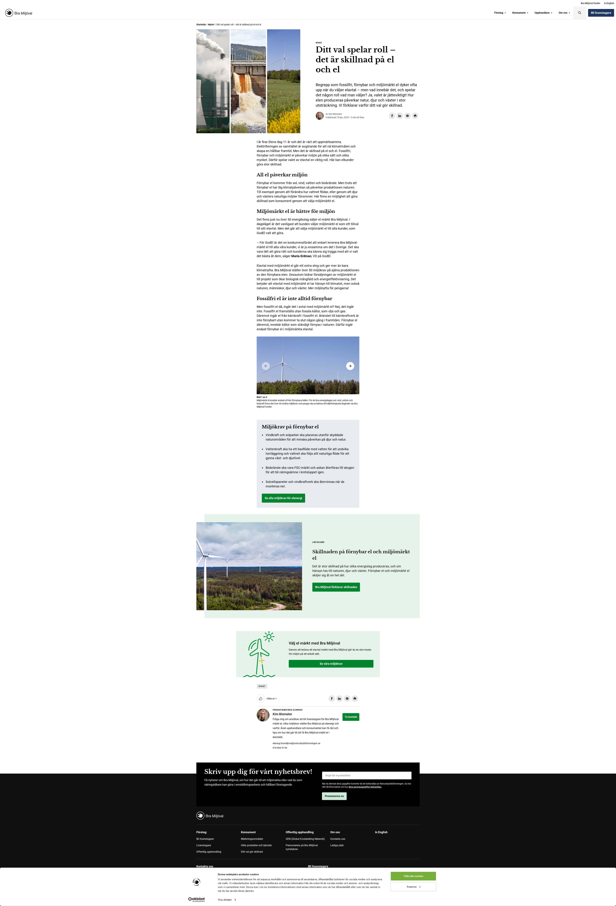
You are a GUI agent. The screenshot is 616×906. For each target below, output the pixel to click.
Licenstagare (203, 845)
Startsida (201, 24)
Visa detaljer (225, 899)
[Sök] (579, 12)
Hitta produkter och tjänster (256, 845)
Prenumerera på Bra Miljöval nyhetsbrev (302, 847)
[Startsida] (18, 12)
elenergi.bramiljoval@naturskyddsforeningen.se (296, 743)
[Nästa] (350, 366)
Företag (498, 12)
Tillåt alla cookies (413, 876)
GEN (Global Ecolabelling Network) (305, 838)
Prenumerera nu (334, 796)
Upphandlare (542, 12)
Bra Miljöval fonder (590, 3)
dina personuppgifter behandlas (365, 787)
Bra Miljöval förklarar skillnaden (336, 587)
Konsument (519, 12)
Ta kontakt (351, 716)
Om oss (563, 12)
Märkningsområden (252, 838)
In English (609, 3)
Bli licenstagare (601, 12)
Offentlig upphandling (208, 851)
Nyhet (211, 24)
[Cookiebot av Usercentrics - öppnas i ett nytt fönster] (197, 899)
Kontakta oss (337, 838)
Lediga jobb (337, 845)
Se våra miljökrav (214, 172)
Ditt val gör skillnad (252, 851)
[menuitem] (590, 3)
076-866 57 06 (280, 747)
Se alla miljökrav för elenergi (283, 498)
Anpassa (412, 886)
